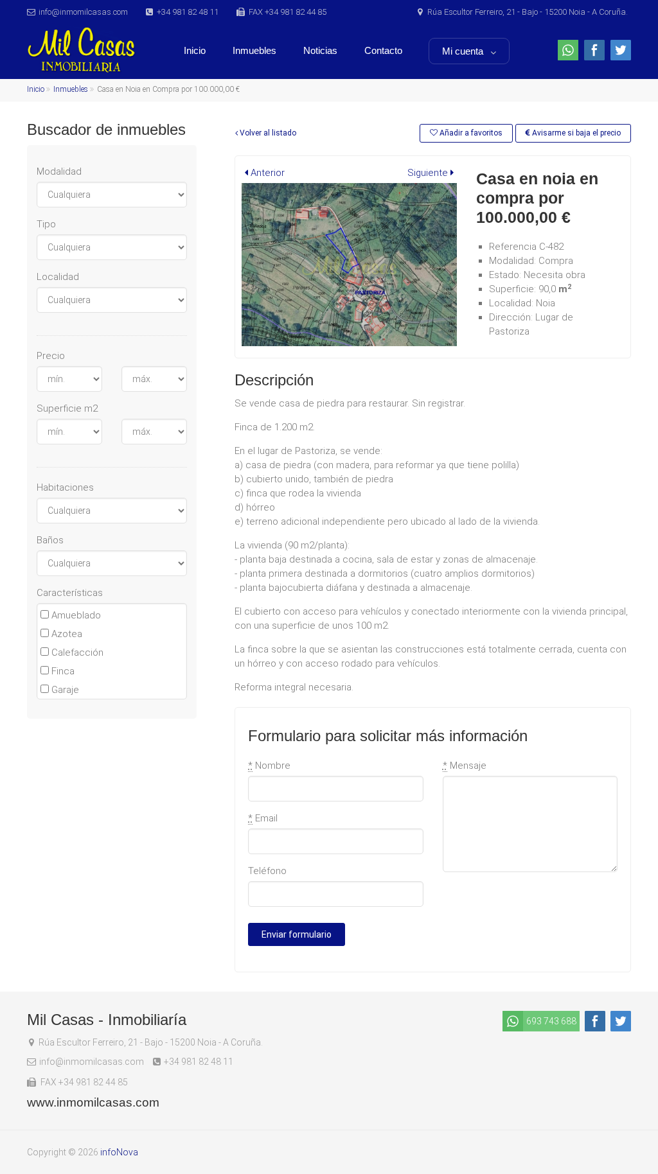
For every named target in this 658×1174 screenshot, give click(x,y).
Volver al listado (267, 132)
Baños (50, 540)
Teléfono (267, 871)
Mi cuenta (462, 51)
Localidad (58, 277)
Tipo (46, 224)
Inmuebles (254, 50)
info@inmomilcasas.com (83, 12)
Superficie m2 (67, 408)
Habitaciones (65, 487)
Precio (51, 356)
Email (263, 818)
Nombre (269, 765)
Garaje (64, 690)
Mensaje (464, 765)
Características (70, 593)
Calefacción (76, 652)
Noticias (320, 50)
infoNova (119, 1152)
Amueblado (75, 615)
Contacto (383, 50)
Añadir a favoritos (470, 132)
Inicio (195, 50)
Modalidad (59, 171)
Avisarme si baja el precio (575, 132)
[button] (265, 173)
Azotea (65, 634)
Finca (62, 671)
